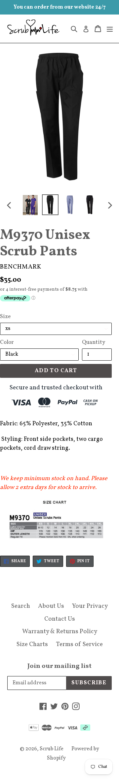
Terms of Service (79, 644)
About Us (51, 606)
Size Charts (32, 644)
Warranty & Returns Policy (59, 631)
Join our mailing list (59, 666)
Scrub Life (51, 749)
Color (7, 342)
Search (20, 606)
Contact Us (59, 619)
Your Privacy (90, 606)
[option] (30, 205)
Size (5, 316)
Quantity (93, 342)
